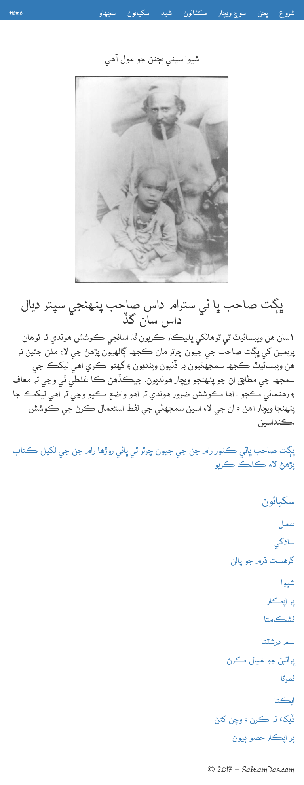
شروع (286, 9)
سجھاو (107, 9)
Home (16, 10)
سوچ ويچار (232, 9)
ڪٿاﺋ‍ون (195, 9)
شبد (166, 9)
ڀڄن (263, 9)
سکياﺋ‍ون (138, 9)
